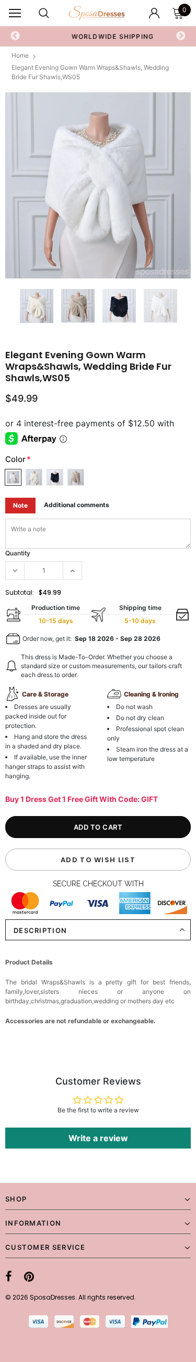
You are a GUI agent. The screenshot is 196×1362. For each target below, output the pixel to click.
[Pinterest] (29, 1277)
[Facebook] (8, 1277)
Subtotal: (19, 592)
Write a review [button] (98, 1138)
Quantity (17, 553)
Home (20, 55)
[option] (98, 185)
